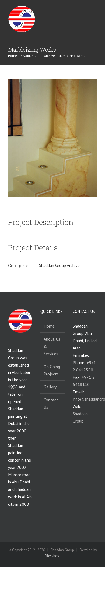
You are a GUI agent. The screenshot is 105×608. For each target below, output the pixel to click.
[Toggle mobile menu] (95, 10)
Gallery (50, 387)
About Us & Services (52, 346)
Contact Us (51, 403)
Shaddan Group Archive (59, 265)
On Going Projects (52, 370)
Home (49, 326)
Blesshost (52, 556)
